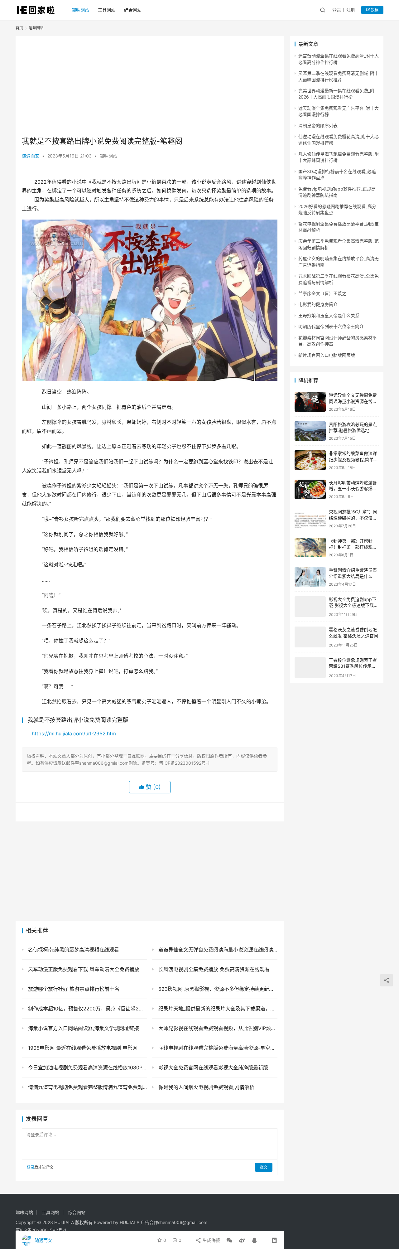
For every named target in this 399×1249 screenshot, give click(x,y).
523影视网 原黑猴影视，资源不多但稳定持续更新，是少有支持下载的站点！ (217, 989)
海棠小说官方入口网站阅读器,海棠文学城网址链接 (82, 1028)
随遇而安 (30, 155)
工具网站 (106, 9)
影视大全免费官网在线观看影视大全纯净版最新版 (212, 1067)
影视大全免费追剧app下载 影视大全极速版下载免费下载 (353, 605)
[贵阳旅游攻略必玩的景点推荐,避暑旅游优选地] (310, 431)
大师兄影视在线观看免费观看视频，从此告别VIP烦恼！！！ (217, 1028)
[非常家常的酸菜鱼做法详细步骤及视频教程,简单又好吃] (310, 460)
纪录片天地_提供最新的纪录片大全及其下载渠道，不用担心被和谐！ (217, 1008)
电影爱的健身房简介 (318, 304)
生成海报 (210, 1240)
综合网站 (133, 9)
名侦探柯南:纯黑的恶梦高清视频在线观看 (72, 949)
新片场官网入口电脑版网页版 (326, 355)
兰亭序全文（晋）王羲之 (322, 293)
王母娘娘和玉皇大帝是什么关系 (328, 315)
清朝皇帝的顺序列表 (318, 125)
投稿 (374, 9)
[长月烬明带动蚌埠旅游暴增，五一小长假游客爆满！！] (310, 489)
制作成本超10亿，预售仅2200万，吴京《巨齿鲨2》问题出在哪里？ (86, 1008)
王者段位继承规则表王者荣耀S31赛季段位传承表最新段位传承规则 (353, 663)
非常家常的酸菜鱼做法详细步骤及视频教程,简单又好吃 (353, 459)
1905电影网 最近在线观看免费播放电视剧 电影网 (81, 1048)
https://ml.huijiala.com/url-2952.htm (74, 733)
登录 (336, 9)
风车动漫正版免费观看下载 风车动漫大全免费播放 (82, 969)
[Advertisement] (149, 86)
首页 (19, 28)
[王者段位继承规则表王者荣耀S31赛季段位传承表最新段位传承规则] (310, 664)
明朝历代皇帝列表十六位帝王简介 (331, 326)
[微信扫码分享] (229, 1240)
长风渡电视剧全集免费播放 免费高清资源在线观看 (213, 969)
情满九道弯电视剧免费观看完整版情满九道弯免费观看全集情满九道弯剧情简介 (86, 1087)
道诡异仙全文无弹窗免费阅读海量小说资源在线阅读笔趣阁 (217, 949)
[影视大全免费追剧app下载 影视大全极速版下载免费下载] (310, 606)
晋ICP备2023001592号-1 (41, 1230)
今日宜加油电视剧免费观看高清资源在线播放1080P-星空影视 (86, 1067)
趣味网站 (80, 9)
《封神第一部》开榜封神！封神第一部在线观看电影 (353, 547)
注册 (350, 9)
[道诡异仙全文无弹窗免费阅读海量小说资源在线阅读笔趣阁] (310, 402)
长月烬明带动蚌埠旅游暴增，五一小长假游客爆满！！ (353, 488)
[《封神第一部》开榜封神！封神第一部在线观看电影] (310, 548)
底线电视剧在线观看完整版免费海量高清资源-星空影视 (217, 1048)
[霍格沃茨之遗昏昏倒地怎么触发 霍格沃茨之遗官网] (310, 635)
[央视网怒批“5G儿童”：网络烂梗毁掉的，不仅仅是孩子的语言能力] (310, 518)
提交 (263, 1167)
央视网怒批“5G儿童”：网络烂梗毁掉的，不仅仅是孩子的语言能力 (353, 517)
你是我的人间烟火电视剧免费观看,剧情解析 (205, 1087)
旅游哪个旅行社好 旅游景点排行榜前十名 (72, 989)
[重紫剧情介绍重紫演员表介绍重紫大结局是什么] (310, 577)
